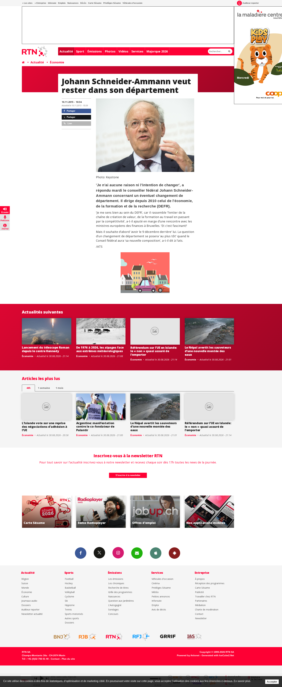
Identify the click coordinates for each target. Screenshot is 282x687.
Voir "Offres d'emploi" (101, 512)
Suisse (24, 583)
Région (25, 579)
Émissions (94, 51)
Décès (83, 3)
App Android (174, 553)
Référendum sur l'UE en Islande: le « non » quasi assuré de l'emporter (153, 351)
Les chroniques (116, 583)
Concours (113, 614)
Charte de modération (206, 609)
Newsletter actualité (32, 614)
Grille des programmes (120, 592)
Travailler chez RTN (205, 596)
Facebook (80, 553)
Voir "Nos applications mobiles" (155, 512)
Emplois (62, 3)
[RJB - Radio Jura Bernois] (87, 636)
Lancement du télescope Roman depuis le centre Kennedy (45, 349)
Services (137, 51)
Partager (70, 111)
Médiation (200, 605)
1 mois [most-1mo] (59, 387)
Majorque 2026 (157, 51)
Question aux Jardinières (121, 600)
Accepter (272, 681)
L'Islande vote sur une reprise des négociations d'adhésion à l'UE (44, 426)
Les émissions (115, 579)
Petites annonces (161, 596)
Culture (25, 596)
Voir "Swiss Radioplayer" (46, 512)
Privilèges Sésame (112, 3)
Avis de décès (159, 609)
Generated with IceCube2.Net (218, 655)
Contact (199, 614)
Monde (25, 587)
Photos (110, 51)
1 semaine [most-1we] (44, 387)
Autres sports (72, 618)
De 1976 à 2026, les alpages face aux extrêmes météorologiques (100, 349)
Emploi (155, 605)
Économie (57, 62)
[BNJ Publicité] (60, 636)
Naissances (72, 3)
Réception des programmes (209, 583)
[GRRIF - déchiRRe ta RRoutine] (168, 636)
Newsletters (137, 553)
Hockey (69, 583)
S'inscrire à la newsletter (128, 475)
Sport (80, 51)
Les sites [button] (28, 3)
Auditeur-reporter (251, 3)
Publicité (199, 592)
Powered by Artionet (188, 655)
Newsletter (201, 618)
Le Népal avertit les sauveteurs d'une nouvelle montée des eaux (208, 350)
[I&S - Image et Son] (194, 636)
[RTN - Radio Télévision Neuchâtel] (114, 636)
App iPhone (155, 553)
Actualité (66, 51)
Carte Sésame (95, 3)
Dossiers (26, 605)
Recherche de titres (118, 587)
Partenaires (201, 600)
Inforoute (52, 3)
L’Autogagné (114, 605)
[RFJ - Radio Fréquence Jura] (141, 636)
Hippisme (70, 605)
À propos (200, 579)
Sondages (113, 609)
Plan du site (68, 659)
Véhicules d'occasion (132, 3)
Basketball (70, 587)
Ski (66, 600)
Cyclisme (69, 596)
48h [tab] (28, 387)
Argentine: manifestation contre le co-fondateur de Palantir (95, 426)
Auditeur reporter (30, 609)
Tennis (68, 609)
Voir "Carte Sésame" (209, 512)
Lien (69, 123)
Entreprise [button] (41, 3)
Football (69, 579)
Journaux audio (29, 600)
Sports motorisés (74, 614)
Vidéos (123, 51)
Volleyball (70, 592)
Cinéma (156, 583)
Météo (155, 592)
